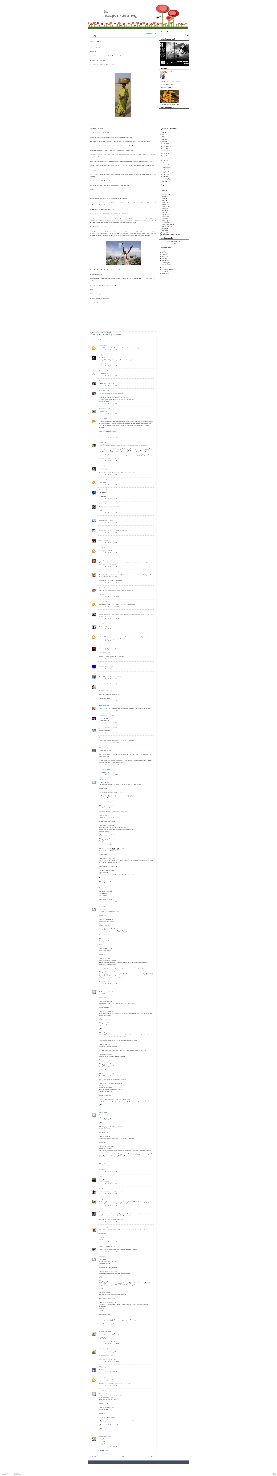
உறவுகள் (164, 196)
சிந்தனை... (165, 214)
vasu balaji (102, 345)
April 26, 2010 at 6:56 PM (111, 413)
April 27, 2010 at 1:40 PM (111, 774)
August (165, 153)
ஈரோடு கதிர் (102, 466)
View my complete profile (167, 84)
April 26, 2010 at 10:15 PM (112, 596)
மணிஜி (101, 548)
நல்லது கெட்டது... (108, 334)
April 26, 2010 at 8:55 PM (111, 542)
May (164, 160)
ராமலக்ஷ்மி (101, 537)
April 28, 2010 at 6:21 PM (111, 1241)
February (166, 176)
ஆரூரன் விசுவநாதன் (104, 1227)
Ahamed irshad (103, 408)
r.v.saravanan (102, 517)
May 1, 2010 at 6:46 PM (111, 1371)
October (165, 148)
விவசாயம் (164, 230)
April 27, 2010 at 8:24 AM (111, 732)
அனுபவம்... (99, 334)
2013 (163, 134)
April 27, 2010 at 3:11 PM (111, 1183)
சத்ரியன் (101, 442)
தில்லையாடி (165, 218)
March (165, 174)
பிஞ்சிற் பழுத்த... (166, 256)
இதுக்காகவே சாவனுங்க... (170, 172)
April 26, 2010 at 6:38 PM (111, 375)
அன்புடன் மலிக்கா (103, 1436)
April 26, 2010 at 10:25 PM (112, 606)
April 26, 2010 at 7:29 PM (111, 460)
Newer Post (93, 1456)
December (166, 144)
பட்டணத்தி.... (166, 165)
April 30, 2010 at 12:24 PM (112, 1343)
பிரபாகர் (101, 504)
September (166, 151)
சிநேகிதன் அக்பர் (103, 769)
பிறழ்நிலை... (165, 251)
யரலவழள (164, 254)
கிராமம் (164, 208)
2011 (163, 139)
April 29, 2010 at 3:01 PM (111, 1251)
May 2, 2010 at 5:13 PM (111, 1385)
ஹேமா (100, 646)
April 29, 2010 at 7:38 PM (111, 1326)
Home (123, 1456)
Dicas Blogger (17, 1473)
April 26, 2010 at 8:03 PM (111, 484)
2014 (163, 132)
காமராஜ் (101, 1199)
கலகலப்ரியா (102, 624)
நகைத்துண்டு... (166, 222)
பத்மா (100, 558)
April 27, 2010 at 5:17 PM (111, 1193)
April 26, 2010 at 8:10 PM (111, 498)
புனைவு (164, 228)
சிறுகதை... (165, 216)
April (164, 162)
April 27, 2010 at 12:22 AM (112, 618)
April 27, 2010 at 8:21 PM (111, 1221)
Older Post (153, 1456)
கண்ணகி (101, 601)
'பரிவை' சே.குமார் (103, 1331)
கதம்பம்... (164, 204)
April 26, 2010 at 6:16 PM (111, 349)
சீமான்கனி (102, 611)
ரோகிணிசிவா (102, 390)
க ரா (100, 527)
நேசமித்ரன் (102, 489)
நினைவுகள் (117, 334)
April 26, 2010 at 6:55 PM (111, 403)
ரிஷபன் (101, 1211)
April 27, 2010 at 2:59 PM (111, 901)
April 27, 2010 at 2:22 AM (111, 640)
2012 (163, 137)
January (165, 179)
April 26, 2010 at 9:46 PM (111, 582)
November (166, 146)
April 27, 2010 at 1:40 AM (111, 628)
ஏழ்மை (163, 198)
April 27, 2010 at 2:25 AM (111, 658)
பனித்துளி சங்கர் (103, 355)
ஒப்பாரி (163, 200)
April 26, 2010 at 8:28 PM (111, 532)
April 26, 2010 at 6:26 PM (111, 365)
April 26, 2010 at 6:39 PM (111, 385)
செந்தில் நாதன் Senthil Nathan (107, 684)
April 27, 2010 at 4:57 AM (111, 678)
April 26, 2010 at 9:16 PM (111, 552)
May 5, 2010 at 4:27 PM (111, 1446)
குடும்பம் (164, 210)
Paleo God (102, 418)
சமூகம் (163, 212)
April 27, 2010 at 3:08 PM (111, 1107)
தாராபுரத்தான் (102, 674)
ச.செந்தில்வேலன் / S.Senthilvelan (107, 572)
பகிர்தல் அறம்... (167, 167)
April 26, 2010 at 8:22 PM (111, 512)
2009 (163, 181)
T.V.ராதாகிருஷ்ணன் (104, 587)
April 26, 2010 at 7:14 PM (111, 437)
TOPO (274, 1473)
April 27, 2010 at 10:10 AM (112, 742)
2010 (163, 141)
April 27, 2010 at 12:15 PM (112, 764)
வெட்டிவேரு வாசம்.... (167, 253)
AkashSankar (102, 705)
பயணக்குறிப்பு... (166, 226)
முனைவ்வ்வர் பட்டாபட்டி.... (105, 715)
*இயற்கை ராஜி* (103, 1367)
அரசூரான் (101, 634)
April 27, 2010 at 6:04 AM (111, 700)
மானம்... (165, 169)
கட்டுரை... (164, 202)
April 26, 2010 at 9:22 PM (111, 566)
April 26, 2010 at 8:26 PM (111, 522)
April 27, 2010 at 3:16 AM (111, 668)
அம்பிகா (101, 1177)
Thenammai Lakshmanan (106, 1246)
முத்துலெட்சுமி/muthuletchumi (106, 727)
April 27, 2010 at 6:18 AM (111, 710)
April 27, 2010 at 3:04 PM (111, 983)
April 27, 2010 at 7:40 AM (111, 722)
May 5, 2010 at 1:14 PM (111, 1431)
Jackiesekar (102, 371)
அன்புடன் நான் (102, 1377)
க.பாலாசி (101, 779)
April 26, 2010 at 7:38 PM (111, 474)
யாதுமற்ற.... (165, 258)
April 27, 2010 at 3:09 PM (111, 1171)
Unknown (101, 480)
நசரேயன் (101, 663)
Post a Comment (104, 1450)
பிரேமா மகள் (102, 747)
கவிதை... (164, 206)
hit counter (175, 243)
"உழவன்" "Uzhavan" (104, 1189)
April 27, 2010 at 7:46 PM (111, 1205)
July (164, 155)
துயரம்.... (164, 220)
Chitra (100, 380)
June (164, 158)
